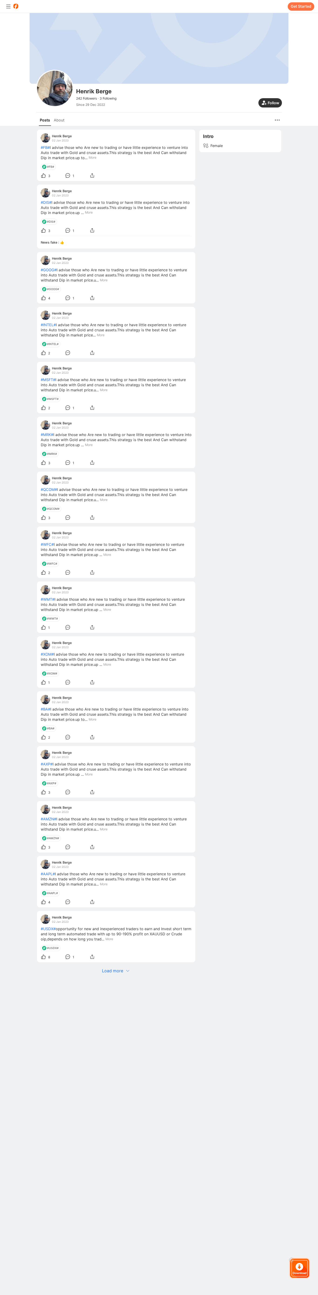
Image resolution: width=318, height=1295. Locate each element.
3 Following (108, 98)
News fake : (50, 242)
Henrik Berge (62, 136)
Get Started (301, 6)
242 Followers (86, 98)
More (92, 157)
